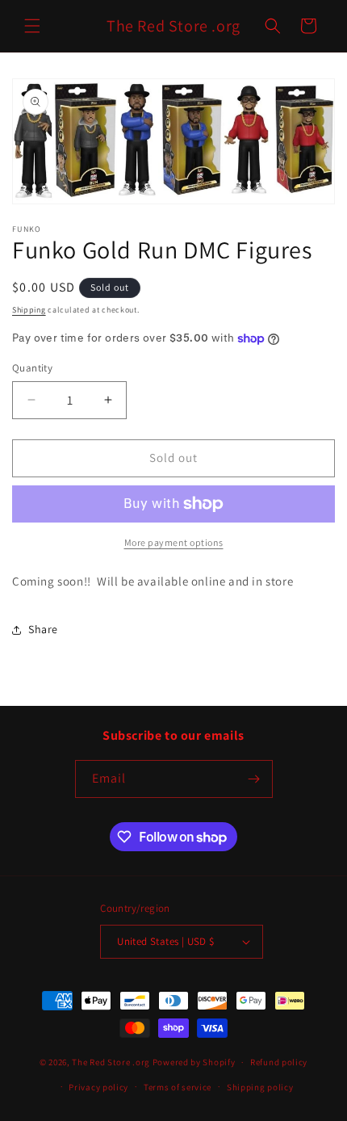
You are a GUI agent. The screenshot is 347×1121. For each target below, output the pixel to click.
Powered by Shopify (194, 1062)
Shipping (29, 309)
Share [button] (43, 629)
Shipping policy (260, 1087)
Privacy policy (98, 1087)
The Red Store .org (111, 1062)
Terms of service (177, 1087)
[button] (32, 26)
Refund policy (278, 1062)
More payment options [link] (174, 542)
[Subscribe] (254, 779)
